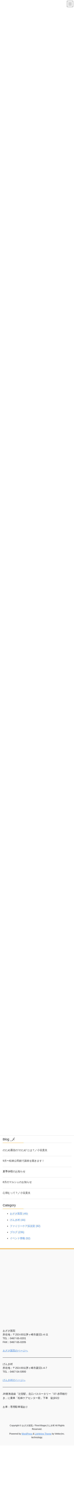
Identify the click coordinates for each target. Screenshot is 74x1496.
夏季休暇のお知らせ (14, 1171)
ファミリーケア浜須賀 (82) (25, 1226)
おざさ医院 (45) (19, 1213)
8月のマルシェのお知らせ (17, 1182)
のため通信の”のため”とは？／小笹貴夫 (25, 1150)
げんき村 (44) (17, 1219)
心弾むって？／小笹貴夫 (16, 1192)
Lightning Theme (43, 1434)
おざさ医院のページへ (15, 1350)
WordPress (27, 1434)
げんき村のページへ (14, 1380)
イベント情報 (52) (20, 1238)
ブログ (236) (17, 1232)
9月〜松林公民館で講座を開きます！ (23, 1160)
